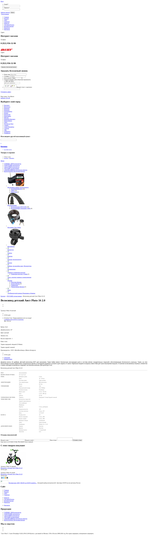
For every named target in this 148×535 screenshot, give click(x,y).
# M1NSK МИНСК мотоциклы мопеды (15, 170)
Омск (5, 122)
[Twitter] (4, 478)
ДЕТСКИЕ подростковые (11, 168)
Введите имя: (4, 440)
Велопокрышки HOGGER (19, 207)
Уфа (5, 130)
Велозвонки (11, 246)
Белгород (7, 105)
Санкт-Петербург (9, 127)
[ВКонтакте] (2, 478)
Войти (12, 12)
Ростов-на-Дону (8, 124)
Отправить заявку (6, 92)
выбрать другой (5, 98)
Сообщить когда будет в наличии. (14, 319)
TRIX (13, 190)
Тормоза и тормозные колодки (16, 272)
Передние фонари (16, 282)
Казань (6, 113)
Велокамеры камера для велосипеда (18, 187)
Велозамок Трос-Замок (14, 227)
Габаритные (14, 285)
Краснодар (7, 114)
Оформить (11, 158)
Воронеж (6, 108)
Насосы (10, 263)
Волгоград (7, 107)
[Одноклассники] (5, 478)
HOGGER (14, 192)
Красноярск (7, 116)
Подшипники (12, 269)
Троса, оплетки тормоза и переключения (19, 277)
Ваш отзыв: (53, 440)
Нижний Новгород (9, 119)
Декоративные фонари (17, 287)
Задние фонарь (15, 283)
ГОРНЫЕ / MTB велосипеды (12, 164)
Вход (2, 1)
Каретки (10, 256)
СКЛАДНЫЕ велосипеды (11, 167)
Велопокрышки (12, 205)
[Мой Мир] (7, 478)
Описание (7, 357)
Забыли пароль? (5, 12)
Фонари (10, 280)
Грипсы (10, 253)
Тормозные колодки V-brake (19, 274)
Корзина (6, 158)
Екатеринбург (8, 111)
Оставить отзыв (77, 440)
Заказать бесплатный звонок (8, 67)
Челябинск (7, 133)
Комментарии (8, 359)
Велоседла (11, 249)
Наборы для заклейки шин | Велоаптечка (19, 266)
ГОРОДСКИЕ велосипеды (12, 165)
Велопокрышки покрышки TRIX (21, 208)
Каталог (3, 296)
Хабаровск (7, 131)
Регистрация (5, 14)
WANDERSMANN (16, 189)
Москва (6, 117)
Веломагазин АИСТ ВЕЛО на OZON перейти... (23, 483)
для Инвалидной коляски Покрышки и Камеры (21, 293)
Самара (6, 125)
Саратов (6, 128)
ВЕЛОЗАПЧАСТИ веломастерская (14, 171)
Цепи (9, 290)
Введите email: (29, 440)
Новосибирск (8, 120)
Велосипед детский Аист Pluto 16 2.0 (11, 468)
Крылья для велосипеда (14, 259)
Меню (2, 161)
